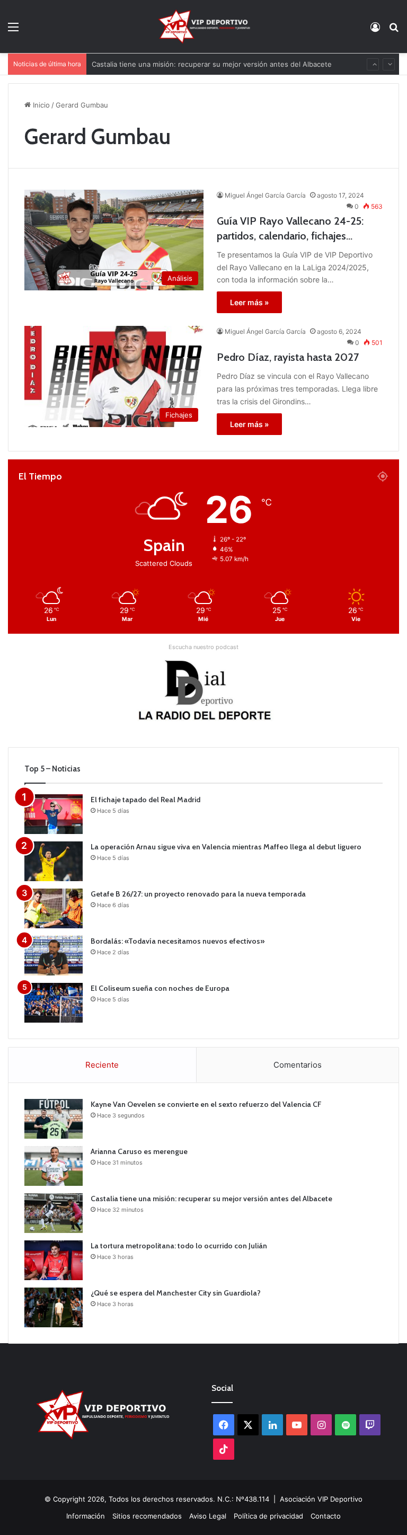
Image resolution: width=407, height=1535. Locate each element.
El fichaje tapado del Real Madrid (145, 799)
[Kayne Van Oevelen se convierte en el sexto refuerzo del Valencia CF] (53, 1119)
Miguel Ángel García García (265, 195)
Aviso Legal (207, 1516)
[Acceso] (375, 30)
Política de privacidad (268, 1516)
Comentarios (297, 1065)
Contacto (326, 1516)
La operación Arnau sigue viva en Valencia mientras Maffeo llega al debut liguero (226, 846)
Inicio (40, 105)
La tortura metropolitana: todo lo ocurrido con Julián (179, 1245)
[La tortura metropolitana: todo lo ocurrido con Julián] (53, 1260)
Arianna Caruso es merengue (139, 1151)
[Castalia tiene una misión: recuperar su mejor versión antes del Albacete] (53, 1213)
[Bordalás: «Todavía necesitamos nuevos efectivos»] (53, 955)
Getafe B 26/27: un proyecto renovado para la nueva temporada (198, 894)
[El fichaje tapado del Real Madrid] (53, 814)
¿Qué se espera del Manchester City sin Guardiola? (176, 1293)
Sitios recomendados (147, 1516)
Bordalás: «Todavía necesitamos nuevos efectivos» (177, 941)
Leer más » (249, 302)
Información (85, 1516)
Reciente (102, 1065)
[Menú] (13, 30)
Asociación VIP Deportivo (321, 1499)
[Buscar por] (393, 30)
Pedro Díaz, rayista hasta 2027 (288, 357)
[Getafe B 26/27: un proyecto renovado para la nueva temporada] (53, 908)
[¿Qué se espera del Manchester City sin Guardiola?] (53, 1307)
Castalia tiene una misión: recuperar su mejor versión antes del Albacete (212, 53)
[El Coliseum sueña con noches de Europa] (53, 1003)
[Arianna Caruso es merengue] (53, 1166)
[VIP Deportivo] (203, 26)
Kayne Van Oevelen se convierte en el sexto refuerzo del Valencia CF (206, 1104)
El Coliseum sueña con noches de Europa (160, 988)
